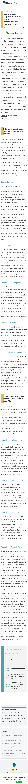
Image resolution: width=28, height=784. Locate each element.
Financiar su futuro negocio (12, 743)
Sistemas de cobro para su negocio (14, 750)
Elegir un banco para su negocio (13, 740)
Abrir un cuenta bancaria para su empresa (16, 27)
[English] (12, 772)
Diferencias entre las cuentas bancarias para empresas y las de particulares (17, 685)
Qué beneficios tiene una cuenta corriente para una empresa (17, 676)
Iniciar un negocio (9, 747)
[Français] (17, 769)
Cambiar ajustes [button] (11, 781)
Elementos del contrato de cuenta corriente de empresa (17, 662)
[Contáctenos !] (8, 769)
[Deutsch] (12, 769)
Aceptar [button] (19, 781)
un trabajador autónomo (9, 426)
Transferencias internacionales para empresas (14, 754)
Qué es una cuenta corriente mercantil (18, 669)
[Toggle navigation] (23, 3)
